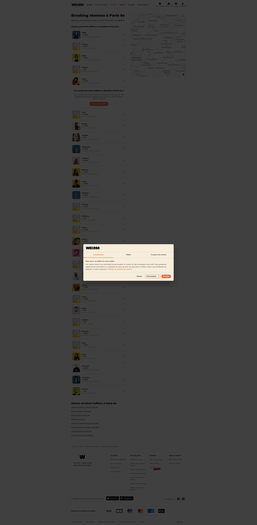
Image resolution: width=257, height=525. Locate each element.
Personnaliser (151, 276)
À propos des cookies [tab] (158, 254)
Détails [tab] (128, 254)
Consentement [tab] (98, 254)
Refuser (139, 276)
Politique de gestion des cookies (120, 269)
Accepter (166, 276)
